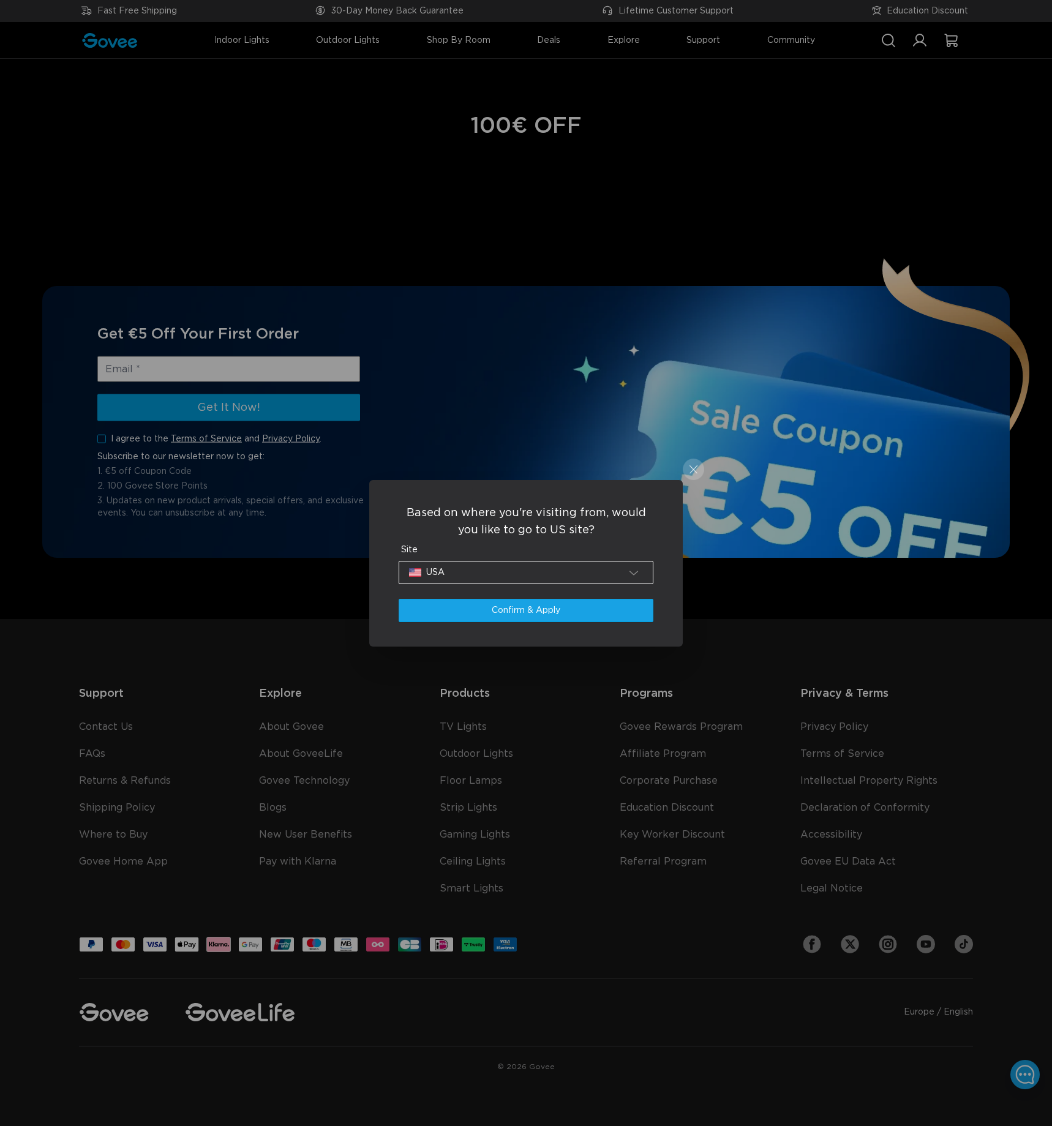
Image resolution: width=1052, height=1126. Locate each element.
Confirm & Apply (526, 610)
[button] (526, 572)
